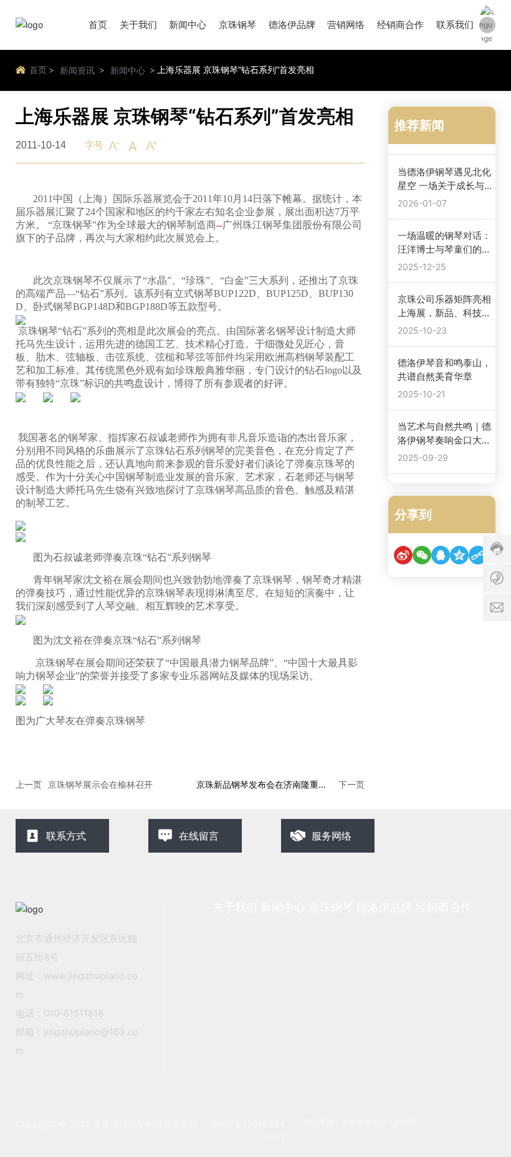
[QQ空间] (459, 555)
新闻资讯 (77, 70)
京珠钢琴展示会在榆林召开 (100, 784)
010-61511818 (73, 1013)
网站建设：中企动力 (337, 1122)
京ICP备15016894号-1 (248, 1130)
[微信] (422, 555)
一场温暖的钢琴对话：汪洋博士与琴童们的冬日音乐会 (444, 249)
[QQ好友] (440, 555)
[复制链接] (478, 555)
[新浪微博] (403, 555)
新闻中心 (127, 70)
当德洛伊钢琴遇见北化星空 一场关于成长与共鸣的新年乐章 (446, 186)
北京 (380, 1122)
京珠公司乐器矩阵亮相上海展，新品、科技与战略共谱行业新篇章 (444, 313)
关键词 (405, 1122)
